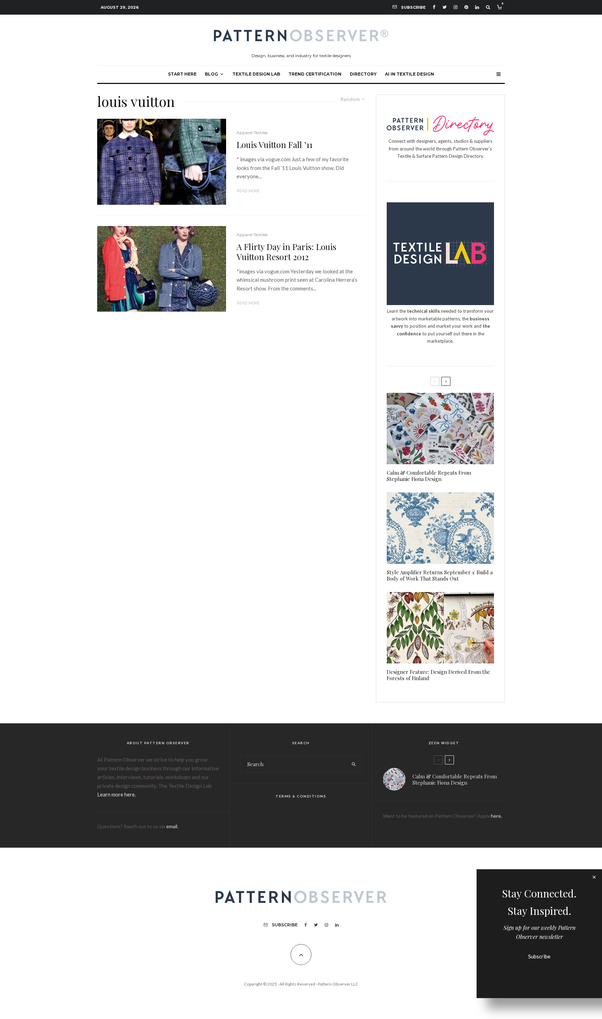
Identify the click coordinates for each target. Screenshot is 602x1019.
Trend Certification (314, 74)
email (171, 826)
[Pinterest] (466, 7)
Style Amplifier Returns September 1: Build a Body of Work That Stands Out (440, 575)
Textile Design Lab (256, 74)
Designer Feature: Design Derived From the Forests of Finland (438, 675)
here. (496, 816)
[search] (353, 764)
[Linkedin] (477, 7)
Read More (248, 190)
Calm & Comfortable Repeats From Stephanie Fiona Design (429, 475)
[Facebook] (434, 7)
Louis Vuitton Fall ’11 (274, 145)
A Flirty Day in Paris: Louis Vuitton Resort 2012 (286, 252)
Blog (211, 74)
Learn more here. (116, 794)
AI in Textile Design (409, 74)
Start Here (182, 74)
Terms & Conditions (301, 796)
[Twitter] (444, 7)
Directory (363, 74)
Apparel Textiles (252, 132)
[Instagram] (455, 7)
